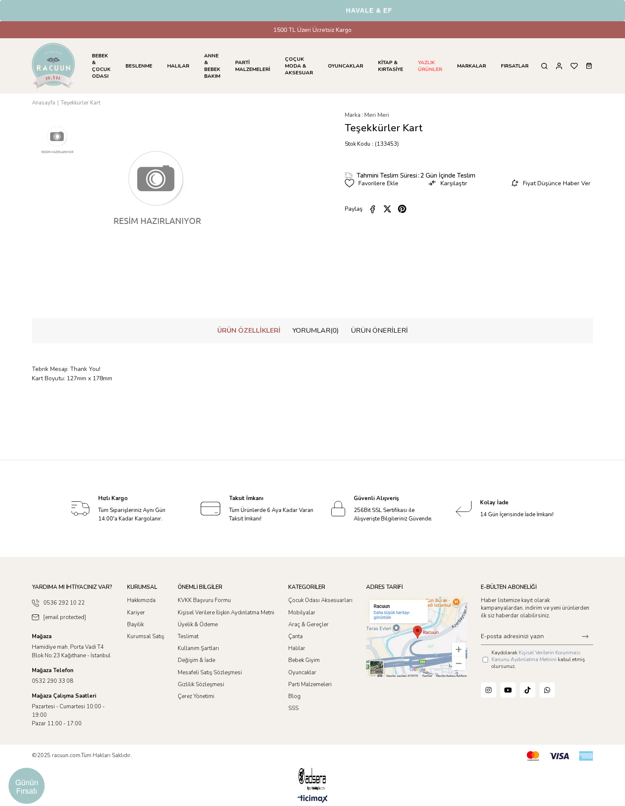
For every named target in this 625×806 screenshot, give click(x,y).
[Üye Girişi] (559, 66)
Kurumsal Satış (145, 636)
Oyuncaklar (302, 672)
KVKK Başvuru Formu (204, 600)
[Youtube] (508, 690)
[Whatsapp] (547, 690)
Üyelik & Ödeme (198, 624)
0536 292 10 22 (64, 603)
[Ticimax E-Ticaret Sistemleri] (313, 799)
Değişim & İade (196, 660)
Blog (294, 696)
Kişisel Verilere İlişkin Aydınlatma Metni (226, 613)
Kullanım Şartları (198, 648)
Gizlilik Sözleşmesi (201, 684)
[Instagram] (488, 690)
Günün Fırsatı (26, 786)
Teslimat (188, 636)
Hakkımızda (141, 600)
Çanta (295, 636)
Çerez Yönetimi (196, 696)
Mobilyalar (301, 613)
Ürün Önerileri (379, 330)
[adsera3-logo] (312, 779)
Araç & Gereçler (308, 624)
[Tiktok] (527, 690)
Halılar (296, 648)
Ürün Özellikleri (249, 330)
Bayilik (135, 624)
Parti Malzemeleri (310, 684)
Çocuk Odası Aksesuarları (320, 600)
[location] (416, 636)
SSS (293, 708)
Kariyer (136, 613)
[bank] (560, 756)
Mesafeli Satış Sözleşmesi (210, 672)
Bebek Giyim (304, 660)
